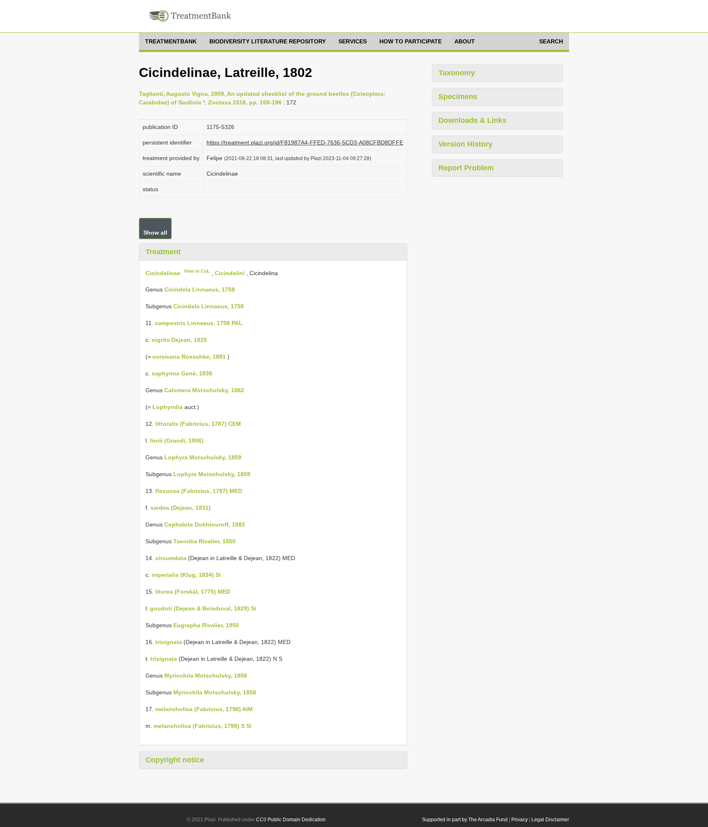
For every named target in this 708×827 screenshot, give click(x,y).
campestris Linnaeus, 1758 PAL (199, 323)
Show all (155, 232)
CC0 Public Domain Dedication (291, 819)
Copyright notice (174, 760)
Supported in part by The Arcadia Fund (465, 819)
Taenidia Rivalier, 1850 (204, 541)
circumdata (170, 558)
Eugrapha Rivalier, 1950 (206, 625)
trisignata (168, 642)
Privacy (519, 819)
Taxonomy (456, 73)
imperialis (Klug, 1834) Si (186, 575)
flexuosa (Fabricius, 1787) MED (198, 491)
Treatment (163, 252)
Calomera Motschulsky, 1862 (204, 390)
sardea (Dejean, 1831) (180, 507)
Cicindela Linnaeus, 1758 (199, 289)
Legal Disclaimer (550, 819)
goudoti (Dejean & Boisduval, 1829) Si (203, 608)
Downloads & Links (472, 120)
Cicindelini (230, 272)
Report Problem (466, 168)
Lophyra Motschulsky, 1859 (202, 457)
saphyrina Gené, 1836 (182, 373)
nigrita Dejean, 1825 (179, 340)
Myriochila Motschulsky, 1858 (205, 675)
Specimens (457, 97)
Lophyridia (167, 407)
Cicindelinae (162, 272)
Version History (465, 144)
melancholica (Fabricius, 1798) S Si (203, 726)
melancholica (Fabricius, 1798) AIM (204, 709)
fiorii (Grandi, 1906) (177, 440)
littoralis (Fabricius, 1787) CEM (198, 423)
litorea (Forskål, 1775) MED (192, 591)
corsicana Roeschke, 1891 (189, 356)
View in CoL (197, 271)
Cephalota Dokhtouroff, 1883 (204, 524)
